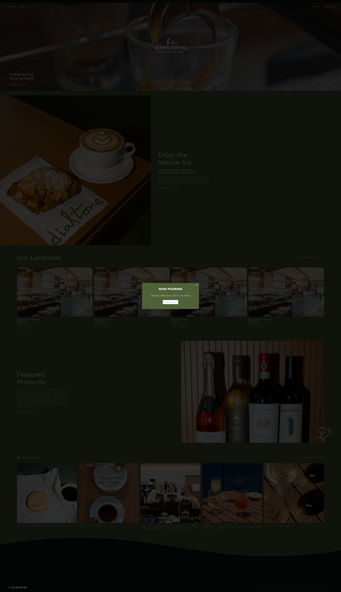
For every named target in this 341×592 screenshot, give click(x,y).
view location (170, 302)
